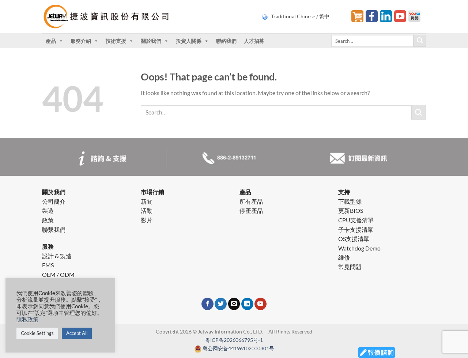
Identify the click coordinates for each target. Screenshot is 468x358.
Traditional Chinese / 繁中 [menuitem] (300, 16)
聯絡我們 (226, 41)
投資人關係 (188, 41)
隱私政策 (27, 319)
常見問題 (350, 266)
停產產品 (251, 210)
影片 (146, 219)
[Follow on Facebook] (207, 304)
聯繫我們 (53, 229)
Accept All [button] (76, 333)
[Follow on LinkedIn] (247, 304)
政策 (48, 219)
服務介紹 (81, 41)
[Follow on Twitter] (221, 304)
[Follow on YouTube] (260, 304)
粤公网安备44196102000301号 (238, 348)
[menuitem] (302, 16)
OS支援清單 (353, 238)
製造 (48, 210)
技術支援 (116, 41)
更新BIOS (350, 210)
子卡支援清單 (355, 229)
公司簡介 (53, 201)
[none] (302, 16)
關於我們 (151, 41)
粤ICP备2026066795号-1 (234, 340)
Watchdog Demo (359, 248)
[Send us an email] (234, 304)
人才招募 (254, 41)
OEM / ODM (58, 274)
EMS (48, 264)
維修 (344, 257)
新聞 (146, 201)
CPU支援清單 (356, 219)
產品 (51, 41)
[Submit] (420, 41)
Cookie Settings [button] (37, 333)
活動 (146, 210)
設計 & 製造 (57, 255)
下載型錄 (350, 201)
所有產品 (251, 201)
